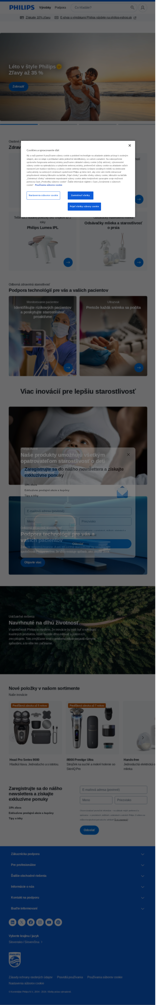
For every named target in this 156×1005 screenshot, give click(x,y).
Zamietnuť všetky (79, 195)
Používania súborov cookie (71, 185)
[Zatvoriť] (128, 145)
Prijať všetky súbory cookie (83, 206)
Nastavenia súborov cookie (42, 195)
